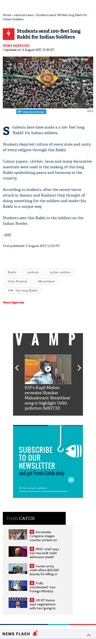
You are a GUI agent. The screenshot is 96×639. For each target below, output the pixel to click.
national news (23, 15)
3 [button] (48, 419)
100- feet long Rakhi (23, 290)
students (33, 272)
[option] (48, 383)
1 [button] (34, 419)
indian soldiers (60, 272)
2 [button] (41, 419)
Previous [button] (17, 365)
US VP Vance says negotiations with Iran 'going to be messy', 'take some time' (42, 608)
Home (7, 15)
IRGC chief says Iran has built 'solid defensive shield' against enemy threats (44, 557)
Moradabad (46, 281)
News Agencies (16, 45)
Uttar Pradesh (17, 281)
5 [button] (62, 419)
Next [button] (79, 365)
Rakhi (12, 272)
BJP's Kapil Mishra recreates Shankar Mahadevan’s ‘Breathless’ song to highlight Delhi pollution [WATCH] (48, 398)
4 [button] (55, 419)
